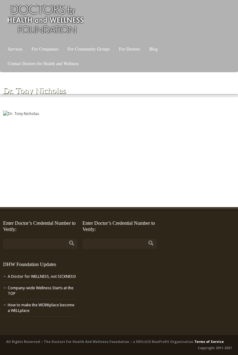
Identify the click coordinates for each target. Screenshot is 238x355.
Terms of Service (209, 342)
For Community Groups (89, 49)
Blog (153, 49)
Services (15, 49)
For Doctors (129, 49)
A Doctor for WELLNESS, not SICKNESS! (42, 276)
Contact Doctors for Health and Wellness (43, 63)
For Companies (45, 49)
